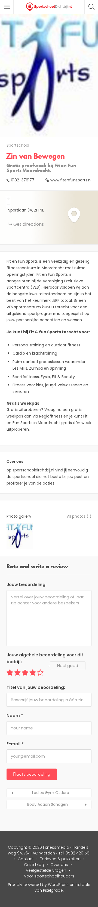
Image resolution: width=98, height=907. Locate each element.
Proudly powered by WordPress (38, 884)
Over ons (59, 864)
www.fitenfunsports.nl (70, 180)
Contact (26, 859)
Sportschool (18, 145)
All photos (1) (79, 516)
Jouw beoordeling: (27, 584)
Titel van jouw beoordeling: (36, 687)
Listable (83, 884)
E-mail (15, 744)
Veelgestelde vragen (46, 870)
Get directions (28, 224)
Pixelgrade (53, 890)
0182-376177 (22, 180)
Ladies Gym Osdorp (50, 792)
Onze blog (34, 864)
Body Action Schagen (47, 804)
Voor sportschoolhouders (49, 876)
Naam (15, 715)
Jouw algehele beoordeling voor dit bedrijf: (45, 658)
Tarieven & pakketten (60, 859)
